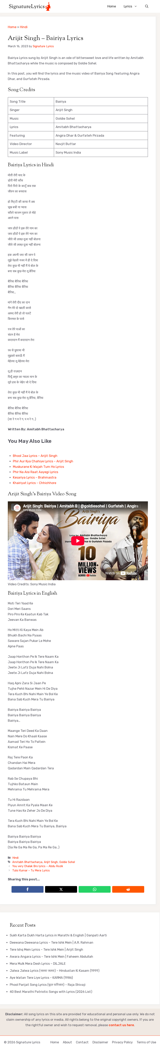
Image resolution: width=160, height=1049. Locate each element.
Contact (82, 1042)
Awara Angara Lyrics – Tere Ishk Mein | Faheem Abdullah (51, 956)
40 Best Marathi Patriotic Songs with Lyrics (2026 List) (51, 992)
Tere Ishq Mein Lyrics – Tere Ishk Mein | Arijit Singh (46, 949)
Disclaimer (100, 1042)
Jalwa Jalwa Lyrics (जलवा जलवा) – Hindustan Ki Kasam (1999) (55, 970)
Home (111, 6)
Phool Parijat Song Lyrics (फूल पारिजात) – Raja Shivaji (47, 985)
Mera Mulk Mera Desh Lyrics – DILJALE (38, 963)
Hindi (24, 27)
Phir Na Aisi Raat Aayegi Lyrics (35, 472)
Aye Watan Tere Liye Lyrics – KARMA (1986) (41, 978)
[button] (146, 6)
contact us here (121, 1025)
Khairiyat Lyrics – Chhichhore (34, 483)
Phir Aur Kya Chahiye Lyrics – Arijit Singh (43, 461)
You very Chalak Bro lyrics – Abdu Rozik (37, 866)
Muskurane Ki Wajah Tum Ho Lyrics (38, 467)
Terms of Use (146, 1042)
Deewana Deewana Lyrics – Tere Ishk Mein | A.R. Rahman (51, 942)
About (67, 1042)
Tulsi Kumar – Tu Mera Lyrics (31, 870)
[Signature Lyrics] (30, 6)
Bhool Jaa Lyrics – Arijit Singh (35, 456)
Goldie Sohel (67, 862)
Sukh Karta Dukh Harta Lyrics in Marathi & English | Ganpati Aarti (58, 935)
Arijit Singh (51, 862)
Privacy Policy (122, 1042)
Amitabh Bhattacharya (27, 862)
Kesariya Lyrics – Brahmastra (34, 477)
